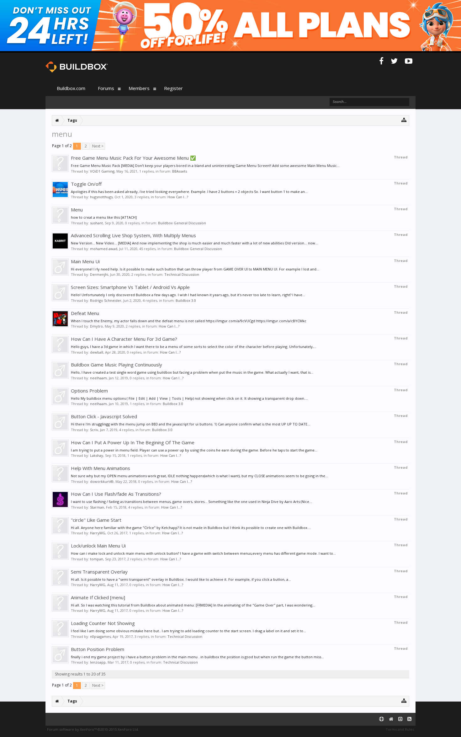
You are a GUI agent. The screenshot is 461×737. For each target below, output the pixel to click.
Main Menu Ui (85, 261)
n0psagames (100, 636)
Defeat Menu (85, 313)
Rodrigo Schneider (105, 300)
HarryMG (97, 533)
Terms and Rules (400, 729)
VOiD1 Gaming (102, 171)
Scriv (94, 429)
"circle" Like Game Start (96, 520)
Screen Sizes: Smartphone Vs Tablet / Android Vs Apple (130, 287)
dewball (96, 352)
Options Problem (89, 390)
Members (139, 88)
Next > (97, 146)
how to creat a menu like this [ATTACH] (104, 217)
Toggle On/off (86, 184)
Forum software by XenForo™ (93, 729)
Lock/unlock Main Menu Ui (98, 545)
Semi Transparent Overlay (99, 572)
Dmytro (96, 326)
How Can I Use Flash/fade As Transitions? (116, 494)
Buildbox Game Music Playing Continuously (116, 364)
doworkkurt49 (102, 481)
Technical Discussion (181, 274)
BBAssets (179, 171)
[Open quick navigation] (404, 120)
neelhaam (98, 378)
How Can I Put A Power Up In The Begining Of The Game (132, 442)
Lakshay (96, 455)
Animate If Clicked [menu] (98, 597)
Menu (77, 209)
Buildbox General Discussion (182, 223)
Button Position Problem (97, 649)
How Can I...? (177, 197)
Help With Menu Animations (100, 468)
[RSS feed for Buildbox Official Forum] (409, 719)
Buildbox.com (71, 88)
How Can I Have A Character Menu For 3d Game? (124, 339)
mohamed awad (103, 248)
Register (173, 88)
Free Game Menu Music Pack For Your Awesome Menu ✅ (133, 158)
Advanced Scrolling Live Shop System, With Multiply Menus (133, 235)
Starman (97, 507)
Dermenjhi (99, 274)
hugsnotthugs (101, 197)
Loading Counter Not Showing (103, 623)
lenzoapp (98, 662)
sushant (96, 223)
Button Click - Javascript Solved (104, 416)
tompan (96, 559)
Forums (106, 88)
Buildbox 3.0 (186, 300)
